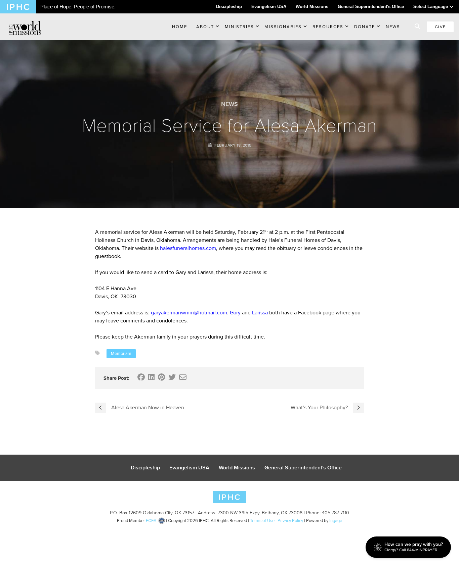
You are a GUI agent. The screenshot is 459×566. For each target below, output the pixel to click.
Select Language (431, 6)
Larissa (260, 312)
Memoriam (121, 353)
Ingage (335, 520)
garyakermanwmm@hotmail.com (189, 312)
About (205, 26)
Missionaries (283, 26)
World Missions (312, 6)
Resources (327, 26)
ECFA (151, 520)
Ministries (239, 26)
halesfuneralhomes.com (188, 248)
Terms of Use (262, 520)
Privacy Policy (290, 520)
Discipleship (229, 6)
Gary (235, 312)
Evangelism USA (268, 6)
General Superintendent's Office (371, 6)
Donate (364, 26)
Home (179, 26)
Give (440, 27)
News (393, 26)
